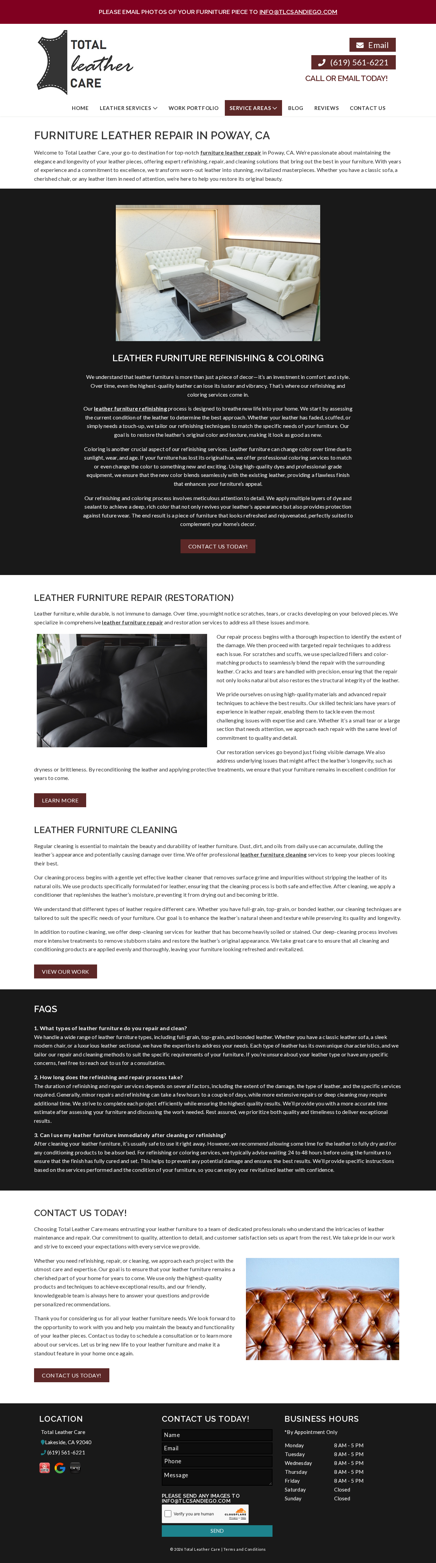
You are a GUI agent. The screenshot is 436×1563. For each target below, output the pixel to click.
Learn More (60, 800)
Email (378, 45)
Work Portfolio (194, 108)
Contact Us (368, 108)
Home (80, 108)
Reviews (326, 108)
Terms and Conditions (244, 1549)
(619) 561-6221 (358, 62)
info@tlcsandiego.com (299, 11)
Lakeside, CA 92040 (68, 1442)
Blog (295, 108)
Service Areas (250, 108)
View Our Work (65, 971)
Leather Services (125, 108)
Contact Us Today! (218, 546)
